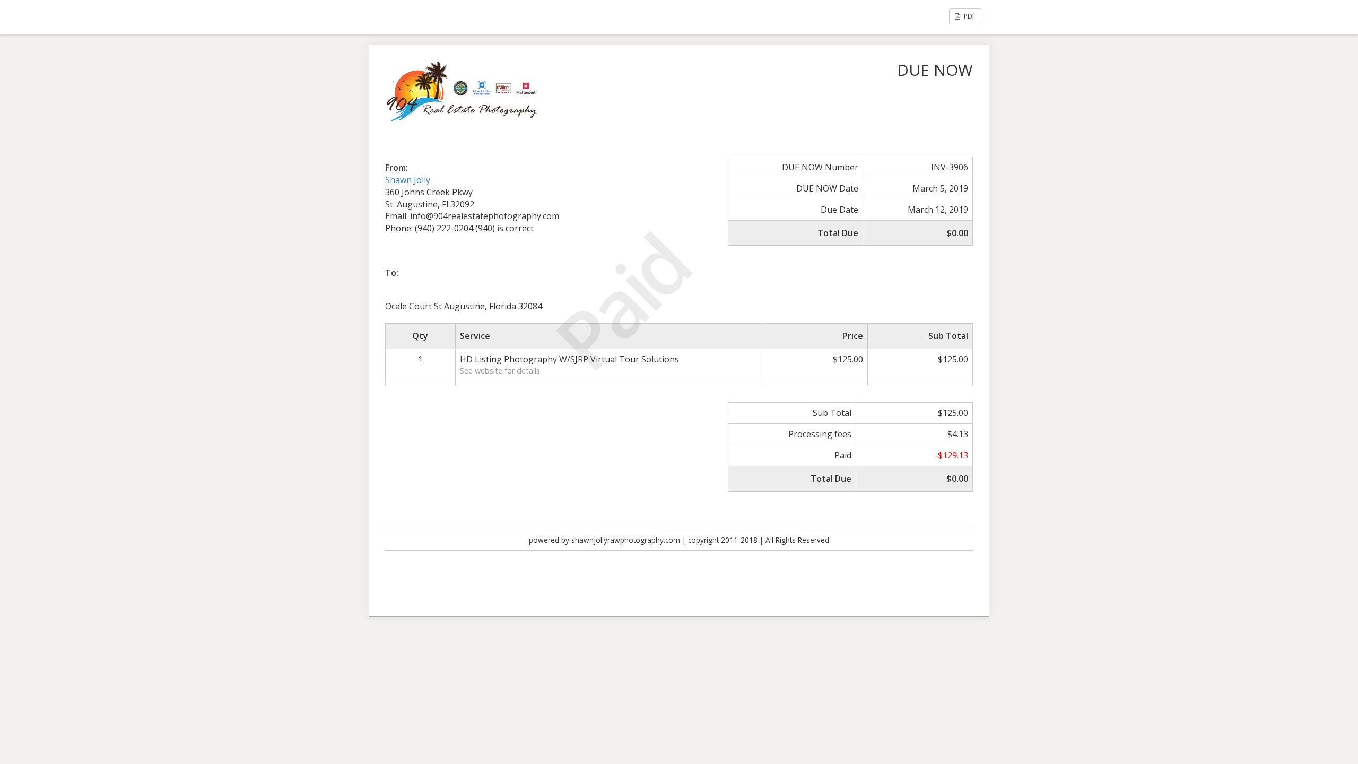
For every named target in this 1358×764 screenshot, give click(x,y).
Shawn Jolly (407, 180)
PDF (969, 16)
